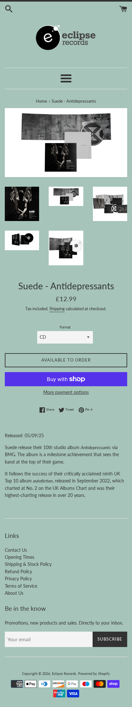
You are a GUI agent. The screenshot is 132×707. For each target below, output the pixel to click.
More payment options (66, 392)
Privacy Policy (18, 578)
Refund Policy (18, 571)
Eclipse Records (64, 673)
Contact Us (16, 550)
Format (65, 327)
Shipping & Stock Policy (28, 564)
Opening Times (19, 557)
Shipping (57, 308)
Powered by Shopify (94, 673)
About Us (14, 593)
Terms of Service (21, 586)
